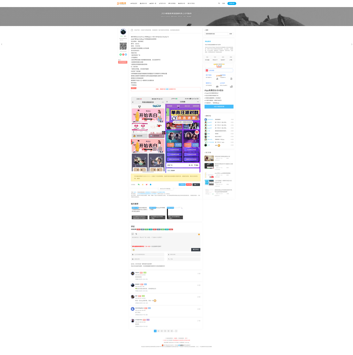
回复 (167, 89)
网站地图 (166, 342)
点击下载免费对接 (219, 106)
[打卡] (136, 234)
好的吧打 (137, 284)
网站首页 (134, 3)
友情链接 (182, 342)
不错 (150, 229)
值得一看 (153, 3)
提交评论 (196, 249)
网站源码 (189, 16)
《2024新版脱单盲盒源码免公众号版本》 (147, 193)
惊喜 (167, 229)
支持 (138, 229)
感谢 (142, 229)
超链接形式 (148, 192)
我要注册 (231, 3)
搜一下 (196, 184)
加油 (163, 229)
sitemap (187, 342)
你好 (136, 296)
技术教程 (172, 3)
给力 (159, 229)
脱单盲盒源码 (122, 62)
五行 (125, 36)
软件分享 (163, 3)
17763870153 (138, 319)
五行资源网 (169, 340)
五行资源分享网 (161, 192)
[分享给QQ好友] (150, 184)
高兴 (155, 229)
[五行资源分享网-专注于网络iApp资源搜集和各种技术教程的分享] (121, 3)
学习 (146, 229)
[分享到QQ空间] (142, 184)
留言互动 (171, 342)
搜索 (230, 34)
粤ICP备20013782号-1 (169, 345)
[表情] (134, 250)
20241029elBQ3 (139, 308)
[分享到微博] (146, 184)
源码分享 (182, 3)
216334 (137, 272)
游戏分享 (144, 3)
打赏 (189, 184)
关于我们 (192, 3)
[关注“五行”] (120, 54)
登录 (223, 3)
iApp (171, 229)
